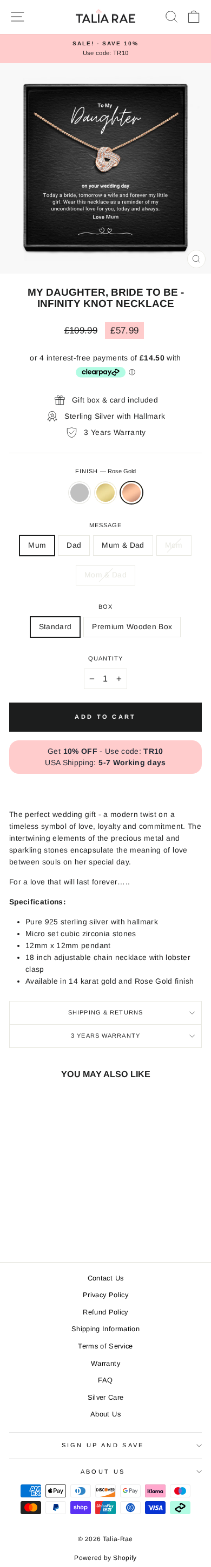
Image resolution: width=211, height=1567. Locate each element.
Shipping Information (105, 1329)
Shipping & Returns (105, 1012)
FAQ (105, 1380)
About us (103, 1471)
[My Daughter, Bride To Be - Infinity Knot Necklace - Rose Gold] (58, 1223)
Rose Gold (131, 492)
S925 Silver (79, 492)
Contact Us (105, 1278)
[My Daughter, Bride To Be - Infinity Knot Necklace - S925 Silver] (33, 1223)
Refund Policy (105, 1312)
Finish (105, 471)
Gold (105, 492)
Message (105, 525)
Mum (37, 545)
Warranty (105, 1363)
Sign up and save (103, 1445)
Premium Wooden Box (132, 627)
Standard (55, 627)
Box (105, 606)
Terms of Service (105, 1346)
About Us (105, 1414)
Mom (174, 545)
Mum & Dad (123, 545)
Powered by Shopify (105, 1558)
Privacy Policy (105, 1295)
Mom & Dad (105, 575)
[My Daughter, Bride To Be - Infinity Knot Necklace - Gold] (46, 1223)
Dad (74, 545)
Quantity (105, 658)
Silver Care (106, 1397)
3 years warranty (105, 1035)
